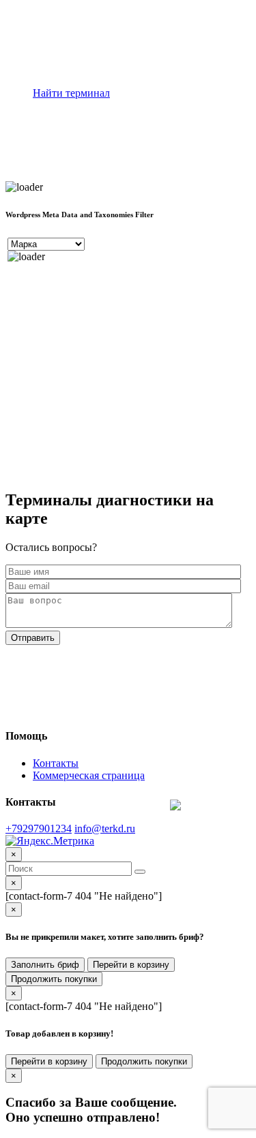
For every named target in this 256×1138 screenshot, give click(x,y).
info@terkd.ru (104, 828)
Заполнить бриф (45, 965)
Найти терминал (71, 93)
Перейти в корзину (131, 965)
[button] (139, 872)
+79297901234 (38, 828)
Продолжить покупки (54, 979)
